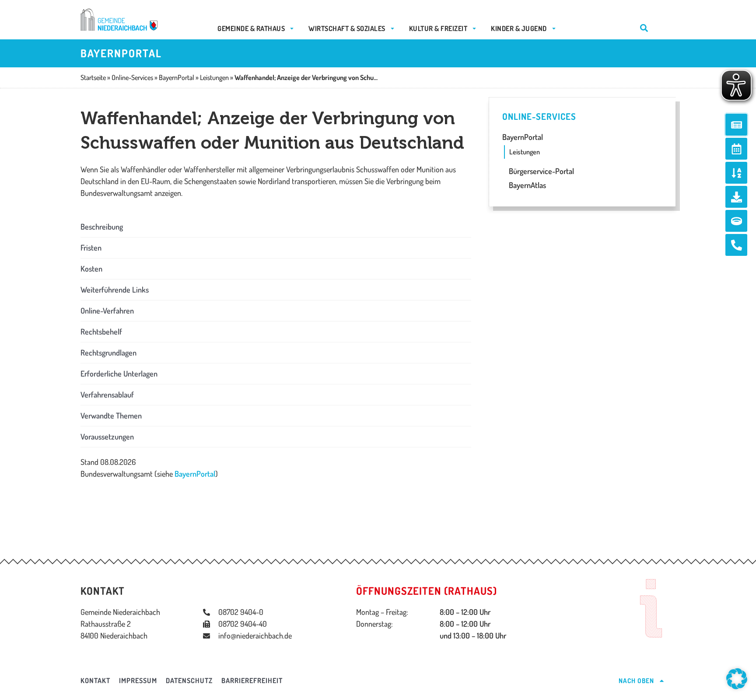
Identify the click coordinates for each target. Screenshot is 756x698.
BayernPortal (195, 473)
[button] (275, 226)
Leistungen (524, 151)
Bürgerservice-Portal (540, 171)
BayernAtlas (526, 185)
